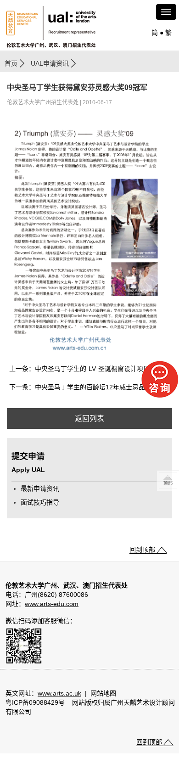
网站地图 (103, 693)
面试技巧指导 (40, 502)
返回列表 (89, 418)
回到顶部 (142, 549)
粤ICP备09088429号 (35, 702)
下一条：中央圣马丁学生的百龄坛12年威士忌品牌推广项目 (90, 387)
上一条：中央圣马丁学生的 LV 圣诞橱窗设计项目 (79, 368)
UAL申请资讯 (50, 63)
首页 (11, 63)
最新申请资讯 (40, 488)
